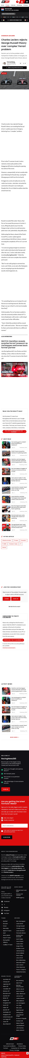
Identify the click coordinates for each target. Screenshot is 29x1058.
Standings (19, 5)
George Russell (21, 870)
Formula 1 (23, 540)
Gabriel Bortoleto (21, 972)
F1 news (7, 5)
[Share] (20, 63)
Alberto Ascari (20, 989)
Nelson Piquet (20, 1023)
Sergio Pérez (19, 946)
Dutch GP (5, 1005)
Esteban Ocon (20, 948)
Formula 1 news (13, 544)
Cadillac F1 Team (7, 944)
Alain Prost (19, 983)
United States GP (7, 1017)
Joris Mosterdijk (11, 62)
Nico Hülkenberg (20, 960)
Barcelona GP (7, 993)
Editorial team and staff (21, 891)
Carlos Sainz (19, 943)
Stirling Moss (19, 1012)
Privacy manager (14, 1050)
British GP (5, 998)
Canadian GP (6, 989)
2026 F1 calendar (15, 875)
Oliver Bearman (20, 967)
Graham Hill (19, 1021)
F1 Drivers (25, 5)
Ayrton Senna (20, 991)
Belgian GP (6, 1000)
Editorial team (10, 1044)
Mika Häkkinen (20, 1000)
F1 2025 (4, 544)
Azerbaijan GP (7, 1012)
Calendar (13, 5)
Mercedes (6, 928)
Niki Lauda (19, 1007)
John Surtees (20, 1028)
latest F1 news (10, 855)
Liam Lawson (19, 965)
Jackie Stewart (20, 998)
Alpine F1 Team (7, 930)
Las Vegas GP (6, 1019)
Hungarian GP (5, 166)
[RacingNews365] (5, 2)
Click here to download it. (9, 647)
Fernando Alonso (17, 868)
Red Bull (5, 921)
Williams (5, 942)
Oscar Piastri (19, 941)
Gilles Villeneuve (20, 993)
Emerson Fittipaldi (21, 1018)
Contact (5, 1048)
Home (2, 5)
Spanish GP (6, 1010)
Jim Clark (18, 1005)
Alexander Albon (20, 962)
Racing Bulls (6, 940)
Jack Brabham (20, 1025)
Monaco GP (6, 991)
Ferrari (22, 126)
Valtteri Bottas (20, 951)
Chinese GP (6, 982)
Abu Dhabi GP (7, 1024)
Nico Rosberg (20, 980)
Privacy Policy (22, 1046)
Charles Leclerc (8, 36)
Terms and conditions (9, 1046)
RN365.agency (20, 897)
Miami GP (5, 986)
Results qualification (8, 13)
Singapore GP (7, 1014)
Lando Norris (12, 870)
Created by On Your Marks (18, 1048)
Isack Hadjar (19, 939)
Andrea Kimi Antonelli (19, 936)
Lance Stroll (19, 958)
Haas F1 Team (7, 937)
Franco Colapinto (21, 969)
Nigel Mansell (19, 1010)
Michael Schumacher (20, 986)
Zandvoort (8, 317)
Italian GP (5, 1007)
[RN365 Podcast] (17, 1)
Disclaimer (20, 1044)
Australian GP (6, 979)
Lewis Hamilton (16, 866)
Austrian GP (6, 996)
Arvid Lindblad (20, 953)
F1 (20, 544)
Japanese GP (6, 984)
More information (16, 20)
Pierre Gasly (19, 955)
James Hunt (19, 996)
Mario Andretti (20, 1030)
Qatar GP (5, 1021)
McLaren (5, 923)
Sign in (5, 789)
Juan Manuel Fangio (19, 1015)
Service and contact (19, 894)
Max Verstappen (20, 921)
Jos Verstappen (20, 1003)
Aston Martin (6, 935)
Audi (4, 933)
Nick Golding (10, 61)
